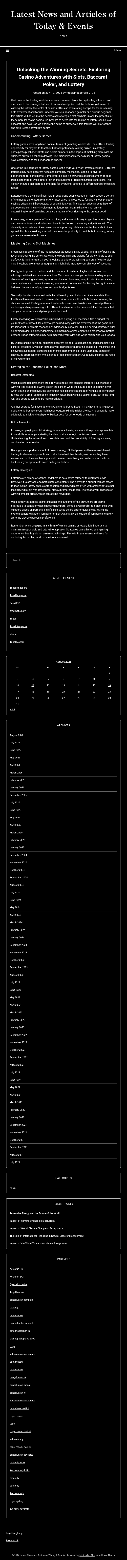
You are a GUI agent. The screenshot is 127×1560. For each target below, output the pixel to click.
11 (33, 685)
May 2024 (15, 907)
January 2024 (17, 937)
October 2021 (17, 1139)
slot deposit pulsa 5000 (22, 1338)
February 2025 (17, 840)
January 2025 (17, 847)
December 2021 (18, 1124)
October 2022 (17, 1049)
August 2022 (16, 1064)
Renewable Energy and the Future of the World (35, 1213)
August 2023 (16, 975)
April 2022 (15, 1094)
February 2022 (17, 1109)
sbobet (13, 634)
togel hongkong (14, 1533)
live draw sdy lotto (19, 1508)
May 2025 (15, 817)
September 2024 (19, 877)
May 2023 (15, 997)
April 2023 (15, 1004)
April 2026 (15, 765)
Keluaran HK (16, 1268)
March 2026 (16, 772)
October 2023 (17, 960)
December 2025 (18, 795)
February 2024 (17, 929)
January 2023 (17, 1027)
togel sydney (16, 1501)
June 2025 (15, 809)
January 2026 (17, 787)
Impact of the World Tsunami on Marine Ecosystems (38, 1243)
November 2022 (18, 1042)
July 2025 (15, 802)
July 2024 (15, 892)
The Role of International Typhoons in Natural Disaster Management (47, 1235)
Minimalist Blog (87, 1555)
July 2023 (15, 982)
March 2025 (16, 832)
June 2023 (15, 989)
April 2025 (15, 825)
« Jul (12, 709)
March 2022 (16, 1102)
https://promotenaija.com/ (67, 489)
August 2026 (16, 735)
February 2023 (17, 1019)
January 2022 (17, 1117)
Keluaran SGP (17, 1276)
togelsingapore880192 (80, 92)
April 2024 (15, 915)
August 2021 (16, 1154)
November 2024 (18, 862)
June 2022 (15, 1079)
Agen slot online (18, 1284)
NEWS (13, 1187)
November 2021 (18, 1132)
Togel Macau (17, 641)
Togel (13, 618)
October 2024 (17, 869)
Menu (117, 50)
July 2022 (15, 1072)
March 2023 (16, 1012)
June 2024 (15, 900)
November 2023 (18, 952)
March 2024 (16, 922)
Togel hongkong (18, 595)
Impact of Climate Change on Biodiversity (32, 1220)
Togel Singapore (18, 626)
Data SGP (15, 603)
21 (79, 691)
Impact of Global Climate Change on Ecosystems (37, 1228)
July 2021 (15, 1162)
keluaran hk (12, 1540)
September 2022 (19, 1057)
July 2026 (15, 742)
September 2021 (19, 1147)
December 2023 (18, 944)
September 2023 (19, 967)
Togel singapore (18, 587)
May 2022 (15, 1087)
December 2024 (18, 855)
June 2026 (15, 750)
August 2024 (16, 884)
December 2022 (18, 1035)
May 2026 (15, 757)
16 (109, 685)
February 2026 (17, 780)
